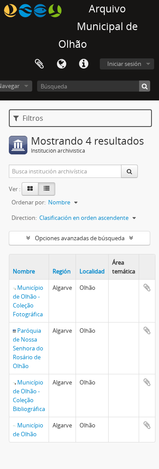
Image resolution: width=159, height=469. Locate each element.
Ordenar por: (28, 202)
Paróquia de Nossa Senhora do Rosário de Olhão (28, 348)
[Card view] (30, 189)
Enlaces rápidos (83, 64)
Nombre (24, 271)
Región (62, 271)
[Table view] (46, 189)
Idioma (61, 64)
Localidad (92, 271)
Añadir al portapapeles (147, 287)
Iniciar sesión (124, 64)
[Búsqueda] (144, 86)
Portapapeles (39, 64)
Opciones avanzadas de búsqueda (80, 238)
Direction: (24, 218)
